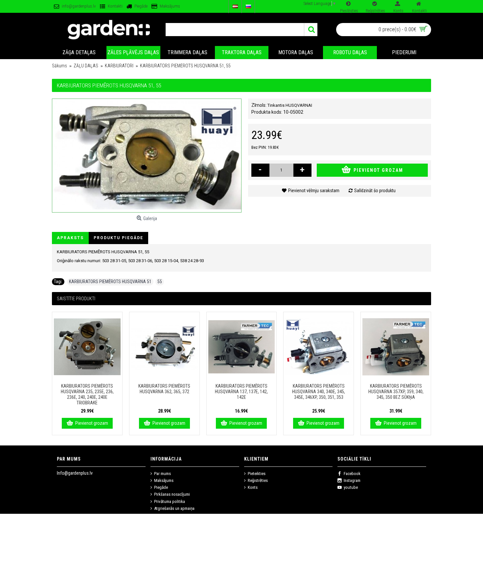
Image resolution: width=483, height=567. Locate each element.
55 (159, 281)
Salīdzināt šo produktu (375, 190)
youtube (351, 487)
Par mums (162, 473)
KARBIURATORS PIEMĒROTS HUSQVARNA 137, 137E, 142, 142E (241, 391)
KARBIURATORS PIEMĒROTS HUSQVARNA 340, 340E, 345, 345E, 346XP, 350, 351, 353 (318, 391)
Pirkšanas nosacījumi (172, 494)
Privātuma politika (169, 501)
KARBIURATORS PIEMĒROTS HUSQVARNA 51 (110, 281)
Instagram (352, 480)
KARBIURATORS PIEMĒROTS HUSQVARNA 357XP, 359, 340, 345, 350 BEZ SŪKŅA (396, 391)
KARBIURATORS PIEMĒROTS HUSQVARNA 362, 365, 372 (164, 388)
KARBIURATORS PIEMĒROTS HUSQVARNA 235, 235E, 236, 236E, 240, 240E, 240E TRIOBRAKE (87, 394)
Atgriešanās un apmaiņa (174, 508)
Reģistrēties (258, 480)
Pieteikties (256, 473)
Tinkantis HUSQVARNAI (289, 105)
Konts (253, 487)
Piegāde (161, 487)
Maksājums (163, 480)
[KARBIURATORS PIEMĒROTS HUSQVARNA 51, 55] (147, 156)
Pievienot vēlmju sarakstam (313, 190)
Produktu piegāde (118, 238)
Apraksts (70, 238)
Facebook (352, 473)
